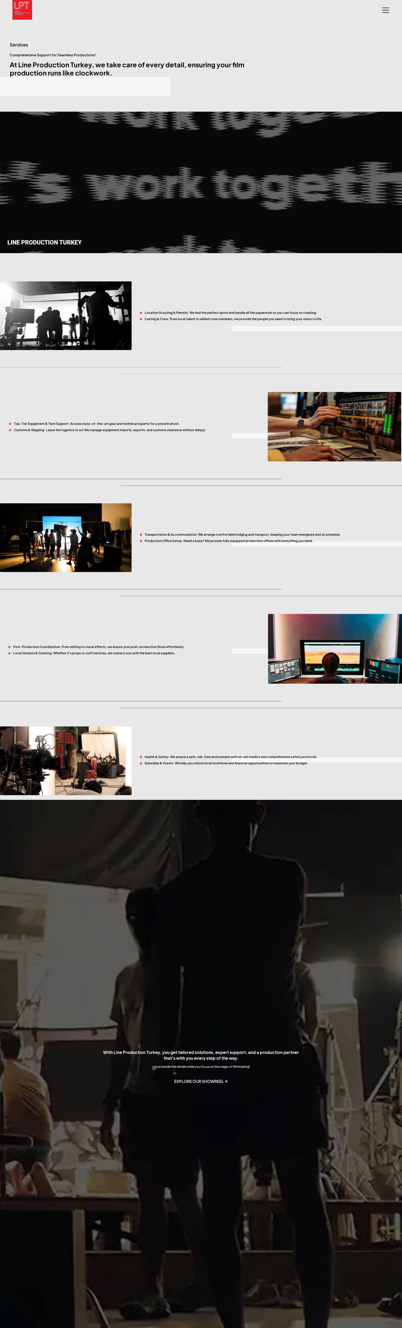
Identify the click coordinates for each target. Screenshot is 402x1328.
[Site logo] (22, 9)
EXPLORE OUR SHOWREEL (199, 1081)
